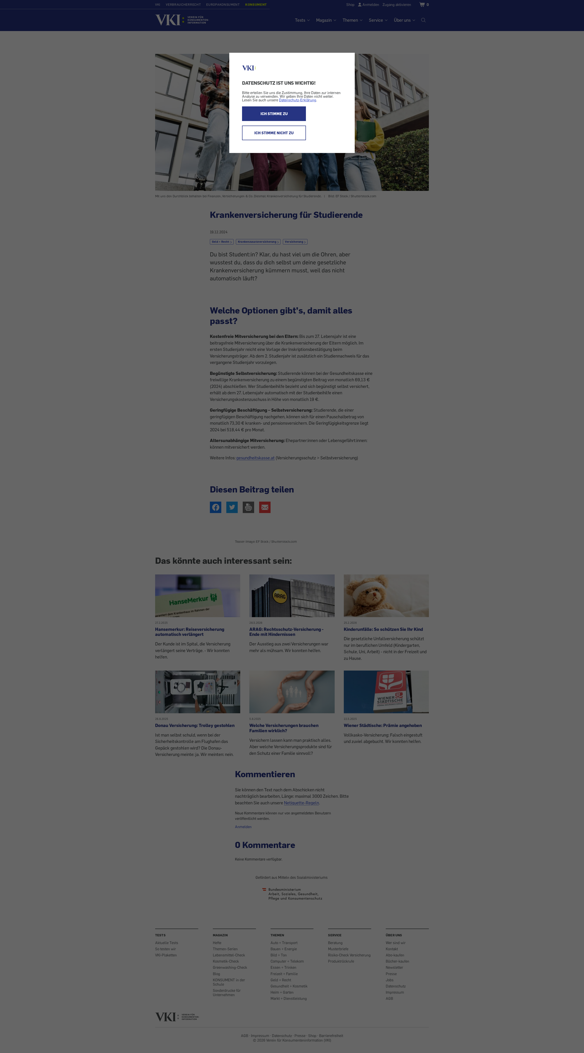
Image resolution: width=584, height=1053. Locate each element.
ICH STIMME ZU (274, 113)
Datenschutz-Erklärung (297, 100)
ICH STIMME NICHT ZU (274, 133)
